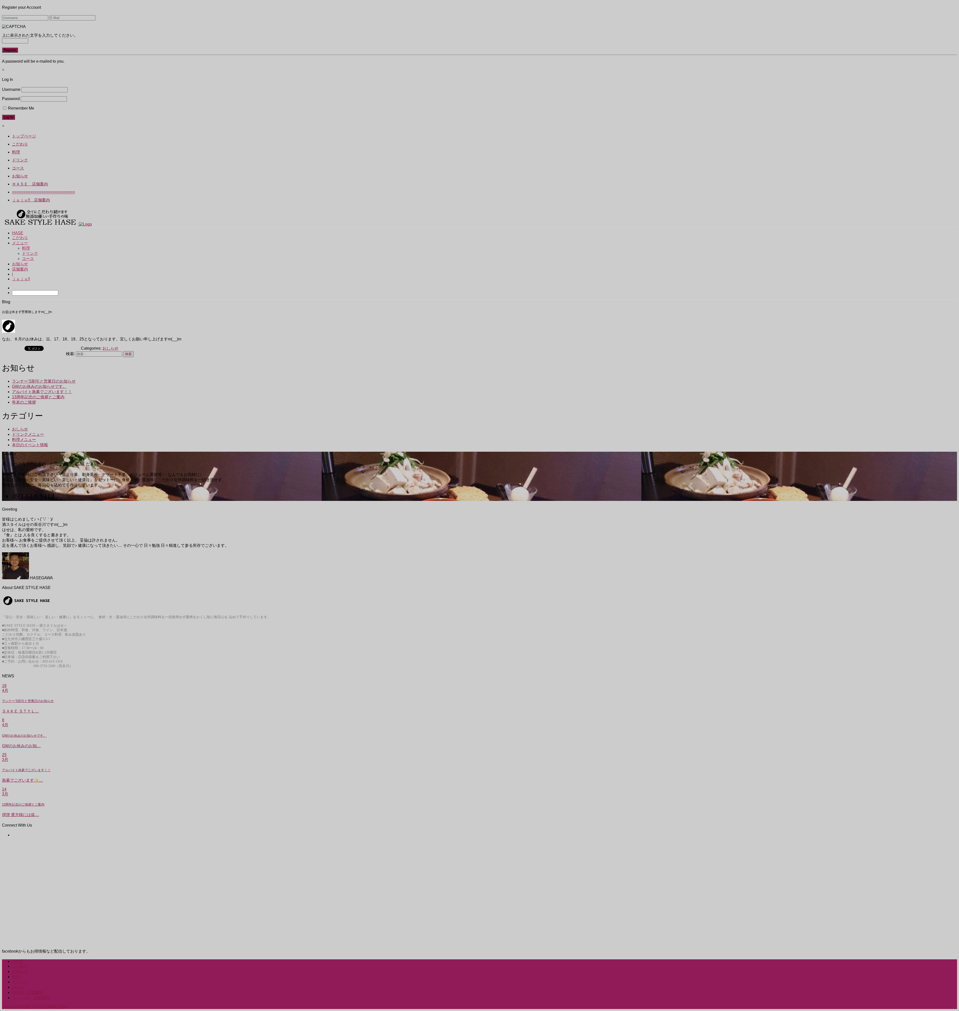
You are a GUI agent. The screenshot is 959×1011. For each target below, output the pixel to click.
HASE (17, 233)
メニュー (20, 243)
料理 (26, 248)
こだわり (20, 238)
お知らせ (20, 264)
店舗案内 (20, 269)
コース (28, 259)
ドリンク (30, 253)
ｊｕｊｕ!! (21, 279)
